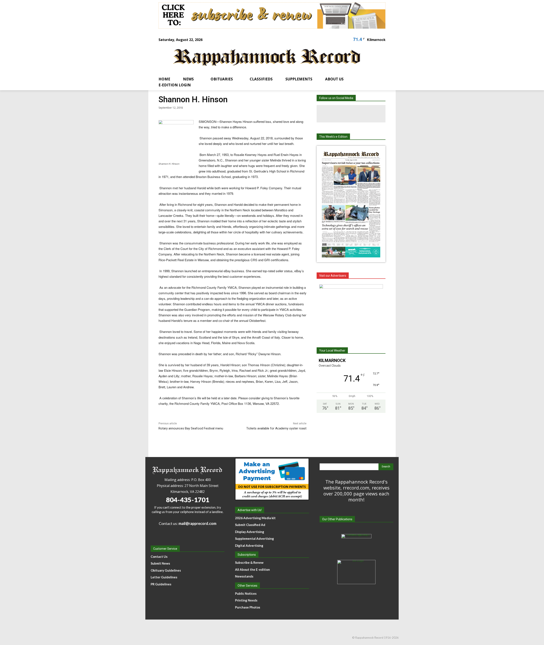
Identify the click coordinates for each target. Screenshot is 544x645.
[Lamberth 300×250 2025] (351, 310)
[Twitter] (368, 113)
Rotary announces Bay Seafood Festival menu (191, 428)
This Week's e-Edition (333, 136)
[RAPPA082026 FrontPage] (351, 259)
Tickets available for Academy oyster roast (276, 428)
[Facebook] (333, 113)
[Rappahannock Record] (267, 58)
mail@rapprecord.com (197, 523)
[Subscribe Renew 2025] (272, 15)
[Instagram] (351, 113)
